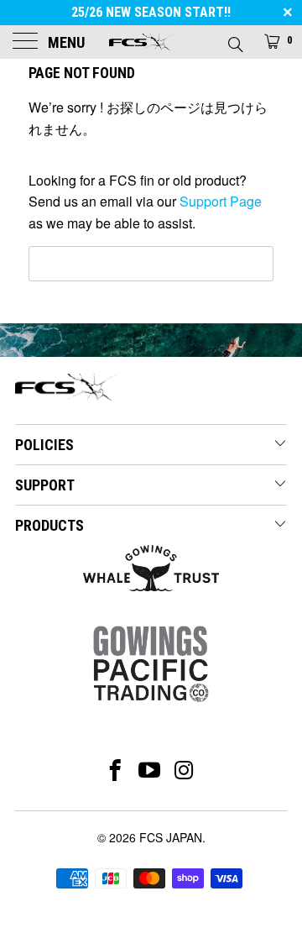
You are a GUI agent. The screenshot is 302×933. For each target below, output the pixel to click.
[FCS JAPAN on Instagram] (185, 770)
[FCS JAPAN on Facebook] (115, 770)
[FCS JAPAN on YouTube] (149, 770)
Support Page (221, 201)
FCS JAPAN (170, 837)
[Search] (234, 39)
